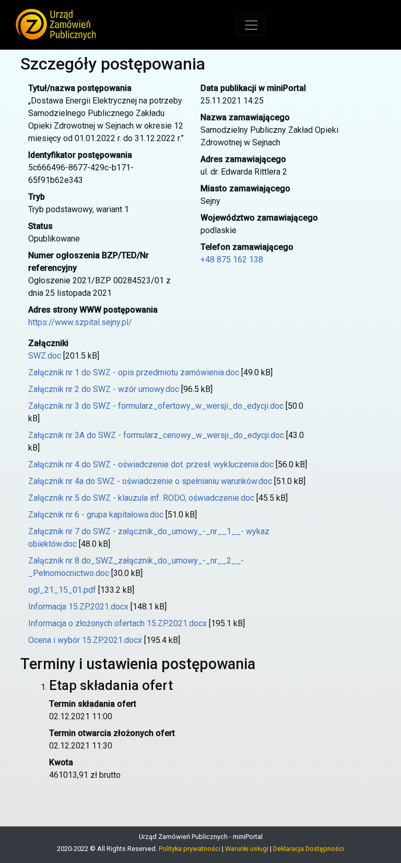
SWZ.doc (44, 356)
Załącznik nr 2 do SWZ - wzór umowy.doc (103, 389)
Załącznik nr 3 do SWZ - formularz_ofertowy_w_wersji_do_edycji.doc (156, 406)
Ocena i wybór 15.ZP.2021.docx (85, 640)
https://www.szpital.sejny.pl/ (80, 322)
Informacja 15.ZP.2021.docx (78, 607)
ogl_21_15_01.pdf (62, 590)
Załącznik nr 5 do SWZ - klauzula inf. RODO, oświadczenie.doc (141, 498)
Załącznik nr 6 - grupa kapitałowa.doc (95, 515)
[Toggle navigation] (251, 25)
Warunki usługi (246, 849)
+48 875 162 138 (231, 259)
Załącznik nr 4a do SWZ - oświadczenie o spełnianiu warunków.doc (150, 481)
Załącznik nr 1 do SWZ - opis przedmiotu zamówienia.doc (133, 372)
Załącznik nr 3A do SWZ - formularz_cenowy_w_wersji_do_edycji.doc (156, 435)
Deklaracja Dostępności (308, 849)
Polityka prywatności (189, 849)
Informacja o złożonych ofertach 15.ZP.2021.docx (117, 623)
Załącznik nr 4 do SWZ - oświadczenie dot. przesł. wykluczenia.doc (151, 464)
